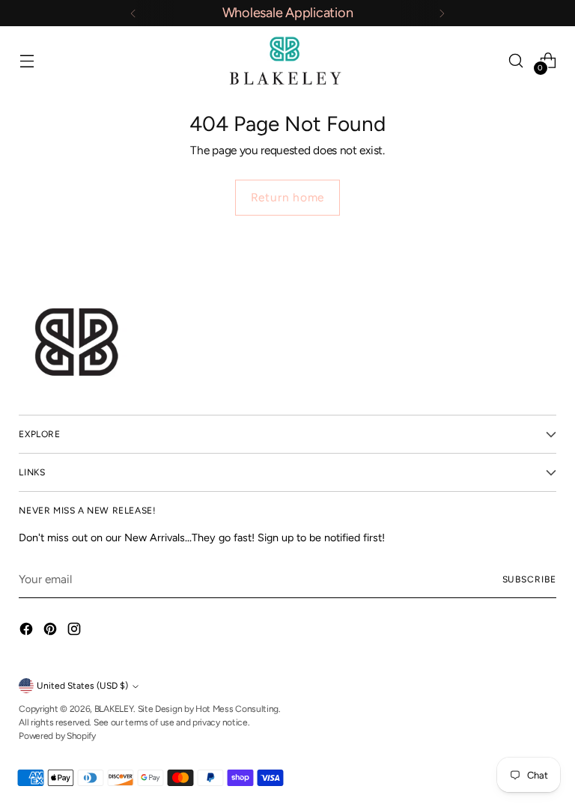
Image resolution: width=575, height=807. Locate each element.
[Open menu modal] (26, 60)
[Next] (441, 13)
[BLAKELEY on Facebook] (28, 631)
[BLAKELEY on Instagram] (76, 631)
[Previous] (133, 13)
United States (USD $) (82, 685)
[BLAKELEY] (287, 60)
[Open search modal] (516, 60)
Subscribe (529, 579)
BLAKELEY (114, 709)
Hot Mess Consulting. (238, 709)
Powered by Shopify (57, 736)
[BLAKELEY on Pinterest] (52, 631)
